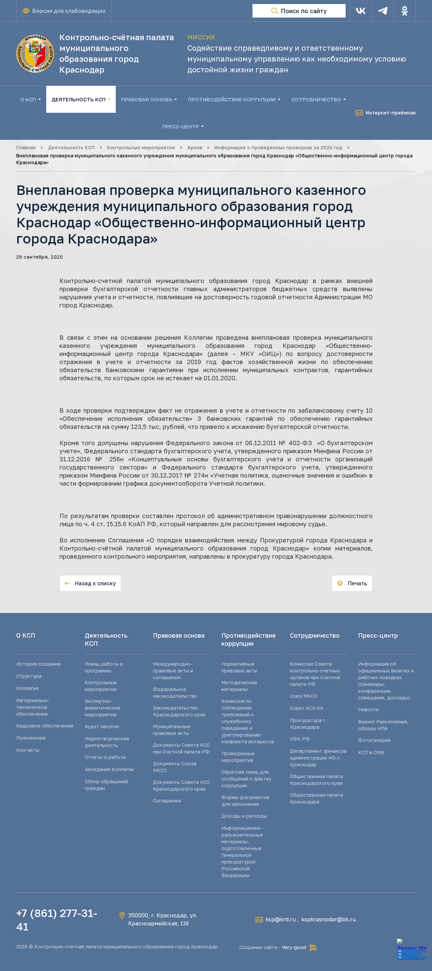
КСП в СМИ (371, 752)
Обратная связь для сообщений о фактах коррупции (246, 778)
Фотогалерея (374, 740)
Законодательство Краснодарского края (179, 711)
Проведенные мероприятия (238, 756)
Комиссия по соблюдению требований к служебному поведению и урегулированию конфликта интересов (247, 721)
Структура (29, 676)
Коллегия (27, 688)
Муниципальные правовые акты (171, 729)
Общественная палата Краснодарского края (316, 779)
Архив (194, 147)
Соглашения (167, 800)
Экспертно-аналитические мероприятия (102, 707)
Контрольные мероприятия (141, 147)
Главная (26, 147)
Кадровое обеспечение (45, 726)
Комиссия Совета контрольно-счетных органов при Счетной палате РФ (315, 674)
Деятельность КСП (71, 147)
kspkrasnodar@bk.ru (328, 919)
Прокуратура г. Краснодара (308, 723)
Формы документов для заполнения (245, 800)
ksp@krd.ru (281, 919)
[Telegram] (383, 11)
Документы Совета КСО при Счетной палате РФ (181, 748)
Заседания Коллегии (109, 769)
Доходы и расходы (244, 816)
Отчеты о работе (105, 757)
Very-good (294, 947)
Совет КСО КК (307, 708)
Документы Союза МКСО (174, 767)
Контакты (27, 750)
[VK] (361, 11)
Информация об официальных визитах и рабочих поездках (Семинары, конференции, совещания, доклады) (386, 680)
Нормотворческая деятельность (107, 742)
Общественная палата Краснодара (316, 798)
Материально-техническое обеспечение (33, 707)
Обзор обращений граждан (106, 784)
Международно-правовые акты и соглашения (173, 670)
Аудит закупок (102, 726)
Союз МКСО (303, 696)
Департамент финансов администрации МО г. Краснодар (318, 757)
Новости (368, 709)
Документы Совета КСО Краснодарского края (181, 785)
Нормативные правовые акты (239, 667)
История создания (38, 664)
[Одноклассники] (404, 11)
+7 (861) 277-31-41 (56, 919)
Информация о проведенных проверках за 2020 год (278, 147)
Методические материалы (239, 686)
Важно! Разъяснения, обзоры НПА (383, 725)
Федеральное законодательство (175, 692)
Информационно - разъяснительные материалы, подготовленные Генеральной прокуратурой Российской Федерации (242, 851)
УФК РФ (300, 739)
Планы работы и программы (104, 667)
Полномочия (31, 738)
